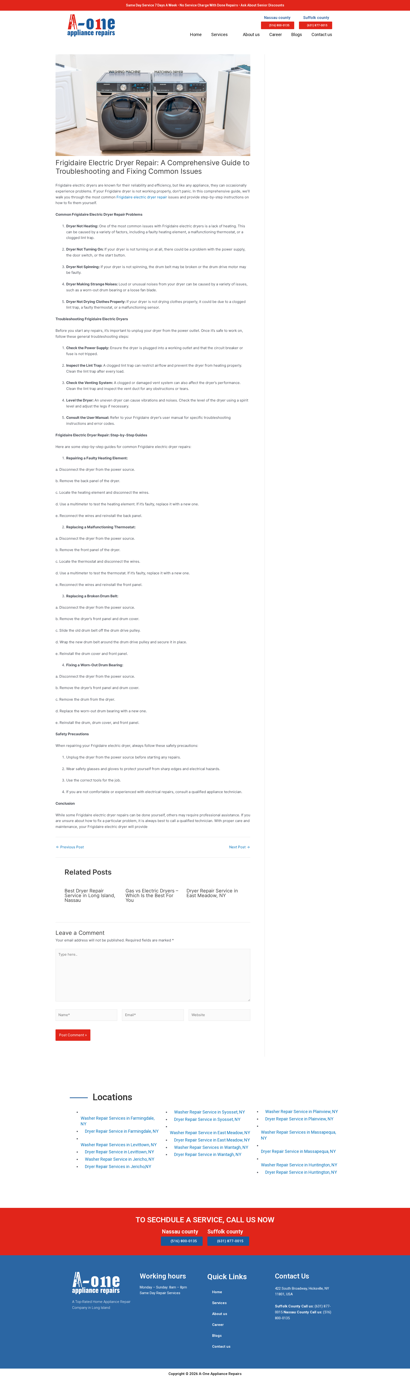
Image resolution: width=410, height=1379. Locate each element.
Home (196, 34)
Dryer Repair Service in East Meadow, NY (212, 893)
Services (219, 34)
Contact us (322, 34)
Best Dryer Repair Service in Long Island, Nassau (90, 895)
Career (275, 34)
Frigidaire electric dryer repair (141, 197)
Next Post (239, 847)
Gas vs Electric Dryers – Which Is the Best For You (152, 895)
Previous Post (70, 847)
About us (251, 34)
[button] (277, 25)
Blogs (296, 34)
